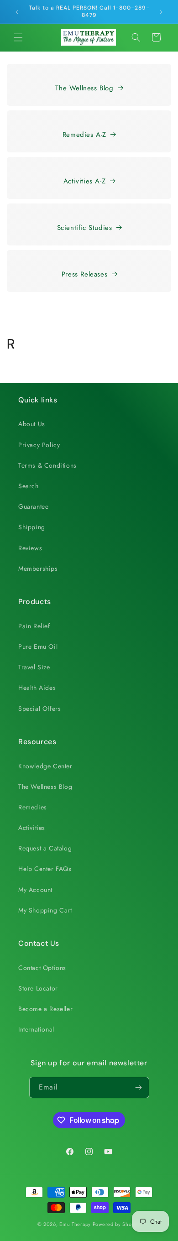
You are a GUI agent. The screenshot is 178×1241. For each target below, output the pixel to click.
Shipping (31, 527)
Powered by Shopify (117, 1224)
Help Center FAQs (45, 868)
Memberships (38, 568)
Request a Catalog (45, 848)
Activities (31, 827)
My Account (35, 889)
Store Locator (38, 988)
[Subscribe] (139, 1087)
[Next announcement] (161, 12)
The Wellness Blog (84, 88)
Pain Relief (34, 626)
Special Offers (39, 708)
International (36, 1029)
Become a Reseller (45, 1008)
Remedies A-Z (84, 135)
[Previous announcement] (17, 12)
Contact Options (42, 967)
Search (28, 485)
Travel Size (34, 667)
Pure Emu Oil (38, 646)
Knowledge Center (45, 766)
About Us (31, 423)
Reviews (30, 548)
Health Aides (37, 687)
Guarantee (33, 506)
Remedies (32, 807)
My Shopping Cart (45, 910)
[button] (18, 37)
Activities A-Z (84, 181)
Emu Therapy (75, 1224)
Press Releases (84, 274)
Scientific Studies (84, 228)
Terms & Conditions (47, 465)
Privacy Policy (39, 444)
